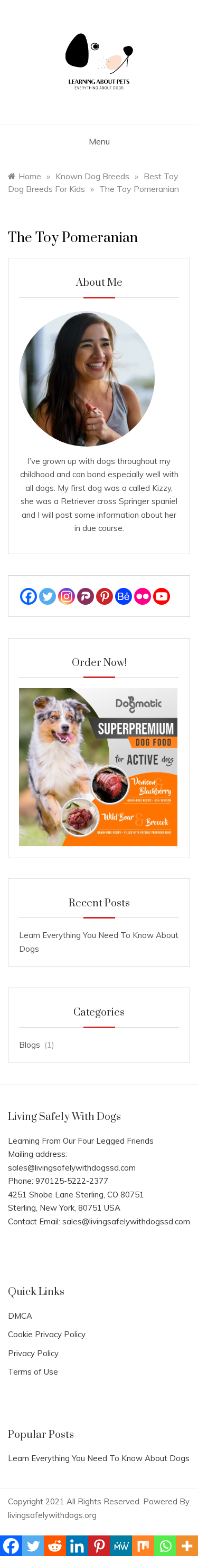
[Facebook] (28, 596)
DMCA (20, 1316)
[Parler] (85, 596)
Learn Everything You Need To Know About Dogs (99, 1458)
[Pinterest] (104, 596)
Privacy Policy (33, 1353)
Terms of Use (33, 1372)
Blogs (29, 1045)
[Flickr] (142, 596)
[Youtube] (161, 596)
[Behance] (123, 596)
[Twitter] (47, 596)
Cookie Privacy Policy (47, 1334)
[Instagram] (66, 596)
